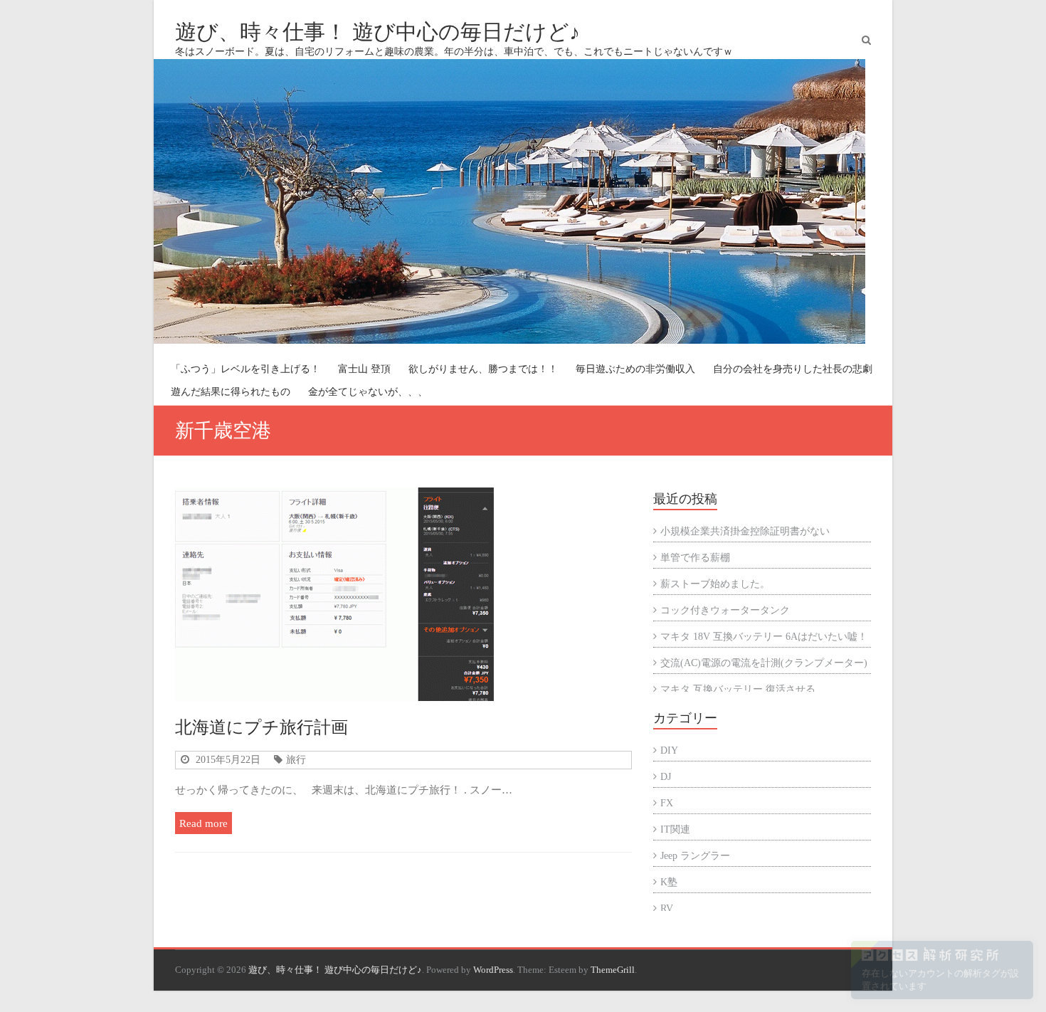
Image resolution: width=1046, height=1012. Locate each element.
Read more (203, 823)
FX (666, 803)
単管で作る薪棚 (695, 557)
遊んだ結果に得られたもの (230, 391)
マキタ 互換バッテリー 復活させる (737, 689)
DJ (665, 776)
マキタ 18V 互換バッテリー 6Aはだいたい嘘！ (763, 636)
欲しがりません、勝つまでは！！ (483, 369)
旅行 (296, 759)
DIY (669, 750)
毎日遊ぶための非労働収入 (635, 369)
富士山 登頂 (364, 369)
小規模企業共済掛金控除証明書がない (745, 531)
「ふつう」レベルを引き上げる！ (245, 369)
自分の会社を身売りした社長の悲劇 (792, 369)
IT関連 (675, 829)
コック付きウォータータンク (725, 610)
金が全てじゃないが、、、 (368, 391)
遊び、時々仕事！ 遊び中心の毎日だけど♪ (377, 31)
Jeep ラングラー (695, 855)
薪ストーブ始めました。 (715, 584)
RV (666, 908)
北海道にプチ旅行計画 (261, 727)
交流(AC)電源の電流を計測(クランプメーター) (763, 663)
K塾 (668, 882)
